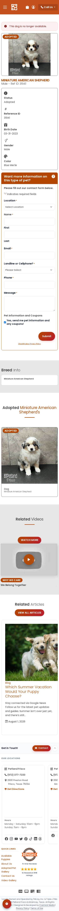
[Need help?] (7, 903)
